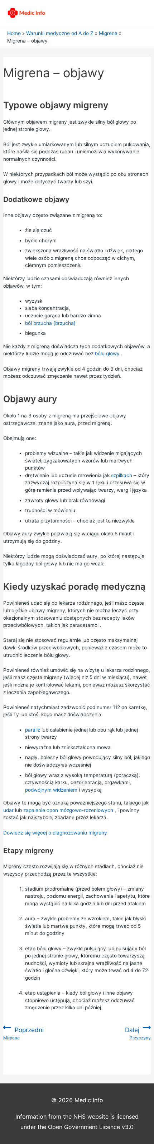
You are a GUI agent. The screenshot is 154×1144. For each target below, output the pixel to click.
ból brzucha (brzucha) (50, 323)
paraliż (32, 730)
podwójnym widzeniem (51, 790)
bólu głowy (107, 353)
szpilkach (121, 475)
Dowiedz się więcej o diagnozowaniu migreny (55, 833)
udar (8, 810)
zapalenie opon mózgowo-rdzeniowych (68, 810)
